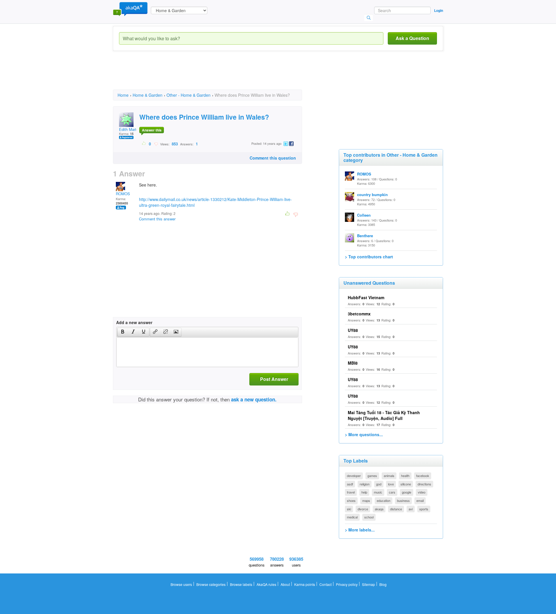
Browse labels (241, 584)
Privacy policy (347, 584)
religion (365, 484)
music (378, 492)
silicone (405, 484)
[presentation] (123, 332)
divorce (363, 509)
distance (396, 509)
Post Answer (274, 379)
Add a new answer (134, 322)
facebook (422, 475)
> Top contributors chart (369, 257)
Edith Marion (129, 129)
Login (438, 10)
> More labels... (360, 530)
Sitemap (368, 584)
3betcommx (359, 314)
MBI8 (353, 363)
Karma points (304, 584)
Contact (325, 584)
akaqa (379, 509)
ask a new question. (254, 399)
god (378, 484)
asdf (350, 484)
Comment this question (273, 158)
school (369, 517)
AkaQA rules (266, 584)
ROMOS (123, 193)
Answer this (152, 130)
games (372, 475)
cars (392, 492)
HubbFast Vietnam (366, 297)
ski (349, 509)
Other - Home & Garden (189, 95)
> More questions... (364, 434)
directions (424, 484)
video (421, 492)
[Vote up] (144, 143)
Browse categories (211, 584)
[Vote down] (155, 143)
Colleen (364, 215)
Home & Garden (147, 95)
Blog (383, 584)
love (391, 484)
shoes (351, 500)
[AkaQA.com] (130, 8)
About (285, 584)
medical (352, 517)
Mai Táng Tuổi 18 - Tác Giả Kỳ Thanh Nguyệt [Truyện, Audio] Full (384, 415)
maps (366, 500)
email (420, 500)
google (406, 492)
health (405, 475)
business (403, 500)
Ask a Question (412, 38)
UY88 (353, 330)
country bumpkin (372, 194)
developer (354, 475)
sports (423, 509)
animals (389, 475)
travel (351, 492)
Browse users (181, 584)
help (364, 492)
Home (123, 95)
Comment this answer (157, 219)
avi (411, 509)
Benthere (365, 235)
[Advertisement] (218, 75)
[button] (122, 332)
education (383, 500)
